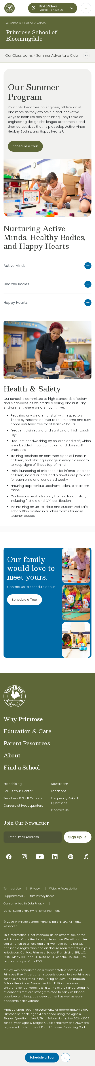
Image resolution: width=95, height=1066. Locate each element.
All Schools (13, 23)
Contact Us (60, 810)
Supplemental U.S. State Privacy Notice (29, 896)
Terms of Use (12, 888)
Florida (28, 23)
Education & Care (27, 731)
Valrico (41, 23)
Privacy (35, 888)
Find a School (22, 767)
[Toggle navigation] (86, 8)
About (12, 755)
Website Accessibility (63, 888)
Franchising (13, 784)
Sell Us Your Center (18, 791)
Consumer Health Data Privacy (24, 903)
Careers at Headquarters (23, 805)
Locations (58, 791)
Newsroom (59, 784)
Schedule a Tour (42, 1057)
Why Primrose (23, 719)
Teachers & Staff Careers (23, 798)
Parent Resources (27, 743)
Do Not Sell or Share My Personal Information (33, 911)
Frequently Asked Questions (64, 800)
